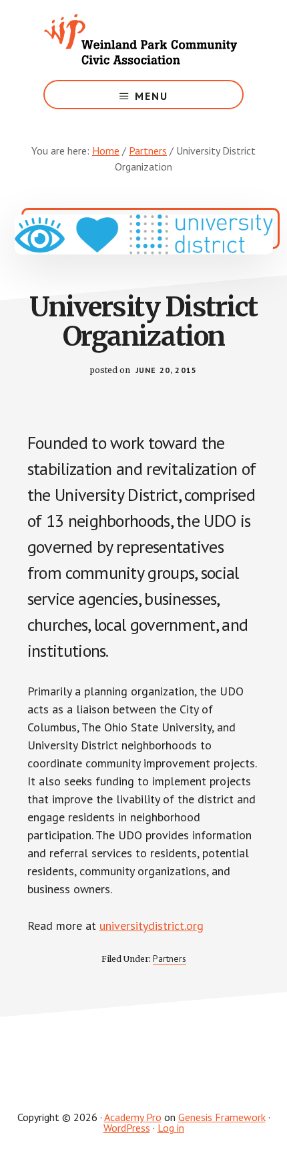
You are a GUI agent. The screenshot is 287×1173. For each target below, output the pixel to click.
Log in (171, 1127)
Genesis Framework (222, 1117)
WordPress (126, 1127)
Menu (151, 96)
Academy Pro (133, 1117)
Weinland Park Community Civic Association (143, 40)
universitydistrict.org (151, 925)
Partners (169, 959)
